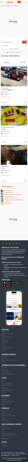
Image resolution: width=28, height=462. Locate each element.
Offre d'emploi (5, 426)
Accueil (2, 6)
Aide (2, 452)
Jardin (3, 361)
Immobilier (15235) (9, 192)
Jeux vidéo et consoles (6, 403)
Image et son (4, 399)
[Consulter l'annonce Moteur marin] (14, 155)
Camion (3, 345)
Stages (3, 436)
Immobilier (5, 408)
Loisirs (4, 377)
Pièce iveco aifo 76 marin (7, 127)
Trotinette (4, 351)
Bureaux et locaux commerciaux (8, 415)
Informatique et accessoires (8, 401)
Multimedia (6, 395)
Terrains (3, 417)
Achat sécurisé (8, 452)
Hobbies (3, 379)
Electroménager (5, 356)
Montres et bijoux (5, 370)
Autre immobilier (5, 420)
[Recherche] (26, 2)
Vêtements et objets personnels (13, 365)
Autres (4, 442)
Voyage (3, 387)
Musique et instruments (7, 390)
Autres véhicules (5, 340)
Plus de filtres (14, 48)
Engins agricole (5, 342)
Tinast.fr (19, 460)
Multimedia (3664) (9, 196)
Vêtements (4, 367)
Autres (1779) (8, 203)
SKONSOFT (14, 460)
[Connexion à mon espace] (25, 102)
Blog (13, 452)
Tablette (3, 404)
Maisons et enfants (9, 354)
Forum (17, 452)
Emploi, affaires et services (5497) (13, 194)
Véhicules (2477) (9, 190)
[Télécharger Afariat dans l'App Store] (7, 282)
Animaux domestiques (6, 383)
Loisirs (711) (8, 201)
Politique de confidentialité (8, 454)
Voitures (3, 331)
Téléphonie (4, 397)
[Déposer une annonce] (19, 2)
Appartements (5, 410)
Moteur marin (4, 166)
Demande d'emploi (6, 428)
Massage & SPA (5, 438)
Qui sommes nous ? (5, 455)
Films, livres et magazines (7, 385)
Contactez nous (15, 455)
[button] (3, 243)
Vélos (3, 344)
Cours (3, 431)
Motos (3, 335)
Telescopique (4, 88)
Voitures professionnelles (7, 333)
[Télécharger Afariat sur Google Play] (17, 282)
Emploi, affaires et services (11, 424)
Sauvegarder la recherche (15, 52)
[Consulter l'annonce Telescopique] (14, 76)
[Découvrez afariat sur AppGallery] (7, 285)
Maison (3, 412)
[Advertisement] (14, 22)
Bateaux (3, 338)
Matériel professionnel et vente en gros (10, 435)
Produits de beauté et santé (8, 374)
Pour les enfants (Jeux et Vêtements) (10, 360)
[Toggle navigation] (1, 2)
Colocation (4, 419)
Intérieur (3, 358)
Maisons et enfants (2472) (11, 198)
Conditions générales (21, 454)
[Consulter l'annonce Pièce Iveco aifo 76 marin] (14, 115)
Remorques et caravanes (7, 347)
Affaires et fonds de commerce (8, 433)
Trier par (7, 62)
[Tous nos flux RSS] (20, 243)
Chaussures (4, 369)
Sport (3, 381)
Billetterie (4, 392)
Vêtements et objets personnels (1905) (14, 200)
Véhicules (5, 329)
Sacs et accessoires (6, 372)
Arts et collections (5, 388)
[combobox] (11, 42)
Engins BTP (4, 349)
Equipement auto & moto (7, 337)
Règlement (22, 452)
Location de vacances (6, 413)
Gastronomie (4, 445)
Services (3, 429)
